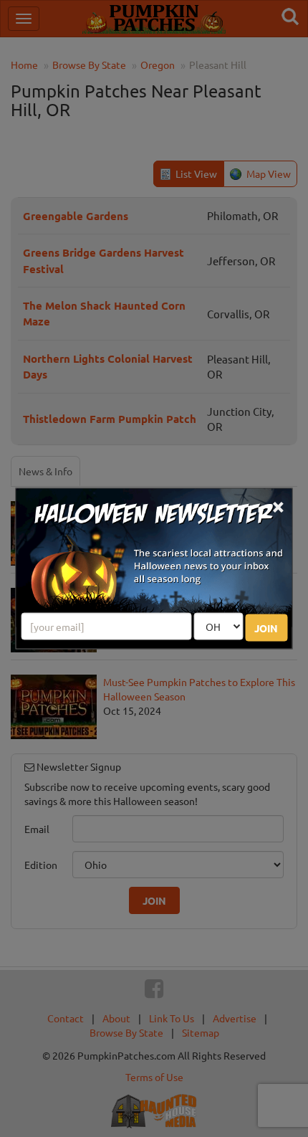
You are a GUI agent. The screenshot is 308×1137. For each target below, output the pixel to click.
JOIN (266, 627)
